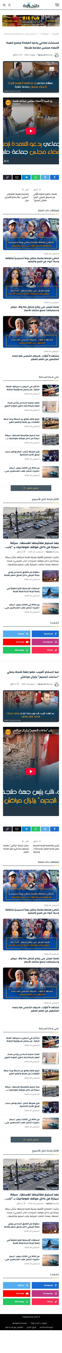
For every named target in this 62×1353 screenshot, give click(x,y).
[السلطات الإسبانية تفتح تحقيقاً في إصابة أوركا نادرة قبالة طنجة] (50, 592)
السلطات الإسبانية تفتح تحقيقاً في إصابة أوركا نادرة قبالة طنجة (23, 589)
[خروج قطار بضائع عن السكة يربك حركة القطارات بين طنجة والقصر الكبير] (50, 423)
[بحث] (4, 5)
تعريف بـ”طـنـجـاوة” (39, 1323)
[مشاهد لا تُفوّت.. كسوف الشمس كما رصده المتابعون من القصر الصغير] (31, 332)
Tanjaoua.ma (27, 1317)
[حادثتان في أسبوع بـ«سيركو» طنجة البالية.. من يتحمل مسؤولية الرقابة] (50, 390)
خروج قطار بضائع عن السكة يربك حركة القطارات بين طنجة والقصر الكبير (22, 420)
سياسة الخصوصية (19, 1323)
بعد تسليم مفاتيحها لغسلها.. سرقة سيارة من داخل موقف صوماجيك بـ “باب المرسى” (22, 438)
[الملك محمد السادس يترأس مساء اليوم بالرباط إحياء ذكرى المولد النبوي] (50, 406)
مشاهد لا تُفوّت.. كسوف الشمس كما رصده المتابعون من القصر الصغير (35, 357)
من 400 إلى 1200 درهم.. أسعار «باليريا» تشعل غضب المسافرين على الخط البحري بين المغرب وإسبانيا (22, 471)
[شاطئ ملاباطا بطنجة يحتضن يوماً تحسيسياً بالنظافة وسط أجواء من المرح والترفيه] (31, 234)
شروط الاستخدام (46, 1327)
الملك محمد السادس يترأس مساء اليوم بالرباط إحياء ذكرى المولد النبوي (22, 404)
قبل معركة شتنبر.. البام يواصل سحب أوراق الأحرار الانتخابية (22, 453)
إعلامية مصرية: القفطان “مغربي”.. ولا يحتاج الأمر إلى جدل (16, 197)
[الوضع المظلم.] (9, 5)
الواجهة (55, 536)
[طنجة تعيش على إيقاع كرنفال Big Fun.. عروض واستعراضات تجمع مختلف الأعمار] (31, 283)
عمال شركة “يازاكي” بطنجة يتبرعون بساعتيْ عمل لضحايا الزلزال (16, 849)
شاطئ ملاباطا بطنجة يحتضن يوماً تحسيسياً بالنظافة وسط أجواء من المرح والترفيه (32, 260)
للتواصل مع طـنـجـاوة (14, 1327)
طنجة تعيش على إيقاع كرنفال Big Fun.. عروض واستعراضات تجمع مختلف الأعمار (35, 309)
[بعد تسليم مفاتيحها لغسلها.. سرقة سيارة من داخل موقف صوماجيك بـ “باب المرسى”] (50, 439)
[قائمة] (57, 5)
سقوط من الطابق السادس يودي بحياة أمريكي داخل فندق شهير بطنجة (22, 573)
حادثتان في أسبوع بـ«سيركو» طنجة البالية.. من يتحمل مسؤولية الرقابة (23, 388)
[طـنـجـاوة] (31, 5)
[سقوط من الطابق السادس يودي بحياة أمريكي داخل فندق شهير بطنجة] (50, 576)
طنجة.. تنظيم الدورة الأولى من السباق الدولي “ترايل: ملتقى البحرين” (45, 197)
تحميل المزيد (32, 488)
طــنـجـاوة (42, 54)
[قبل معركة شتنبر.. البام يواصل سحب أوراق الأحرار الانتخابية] (50, 455)
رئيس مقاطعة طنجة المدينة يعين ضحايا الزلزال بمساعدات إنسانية (46, 849)
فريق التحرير (31, 1327)
